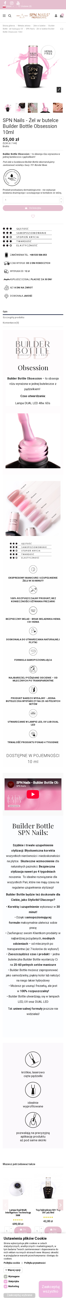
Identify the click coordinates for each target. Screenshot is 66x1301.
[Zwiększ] (61, 198)
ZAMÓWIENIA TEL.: (28, 255)
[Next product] (62, 29)
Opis (5, 311)
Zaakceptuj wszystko (51, 1289)
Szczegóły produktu (13, 317)
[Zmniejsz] (61, 201)
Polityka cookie (12, 1263)
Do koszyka (35, 208)
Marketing (13, 1286)
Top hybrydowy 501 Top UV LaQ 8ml (48, 1211)
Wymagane (14, 1276)
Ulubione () (26, 6)
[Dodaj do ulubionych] (33, 216)
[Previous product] (61, 29)
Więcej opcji (14, 1270)
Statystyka (13, 1281)
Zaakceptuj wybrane (19, 1295)
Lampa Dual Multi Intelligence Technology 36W (18, 1213)
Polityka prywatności (34, 1263)
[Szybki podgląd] (20, 1205)
